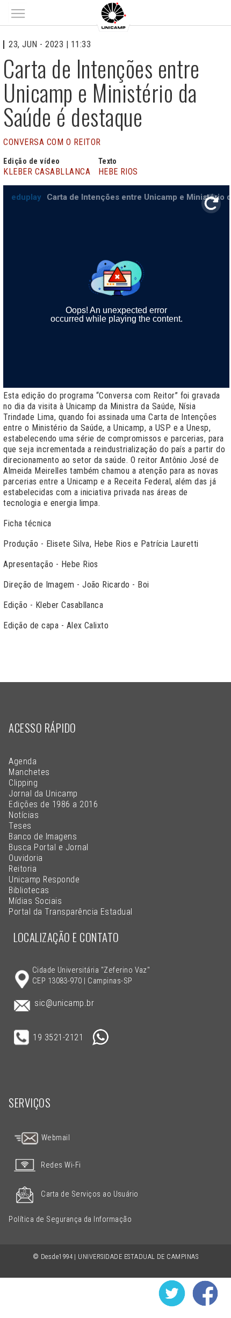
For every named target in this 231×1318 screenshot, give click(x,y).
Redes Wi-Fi (61, 1165)
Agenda (23, 761)
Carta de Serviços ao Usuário (89, 1194)
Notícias (24, 815)
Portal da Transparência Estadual (70, 912)
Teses (20, 826)
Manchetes (29, 772)
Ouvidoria (25, 858)
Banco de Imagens (43, 836)
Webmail (54, 1137)
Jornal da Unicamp (43, 793)
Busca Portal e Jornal (48, 847)
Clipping (23, 783)
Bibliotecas (29, 890)
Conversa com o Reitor (51, 142)
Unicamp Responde (44, 879)
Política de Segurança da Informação (70, 1219)
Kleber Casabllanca (46, 171)
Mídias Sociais (35, 901)
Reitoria (23, 869)
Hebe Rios (118, 171)
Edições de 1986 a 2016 (53, 804)
